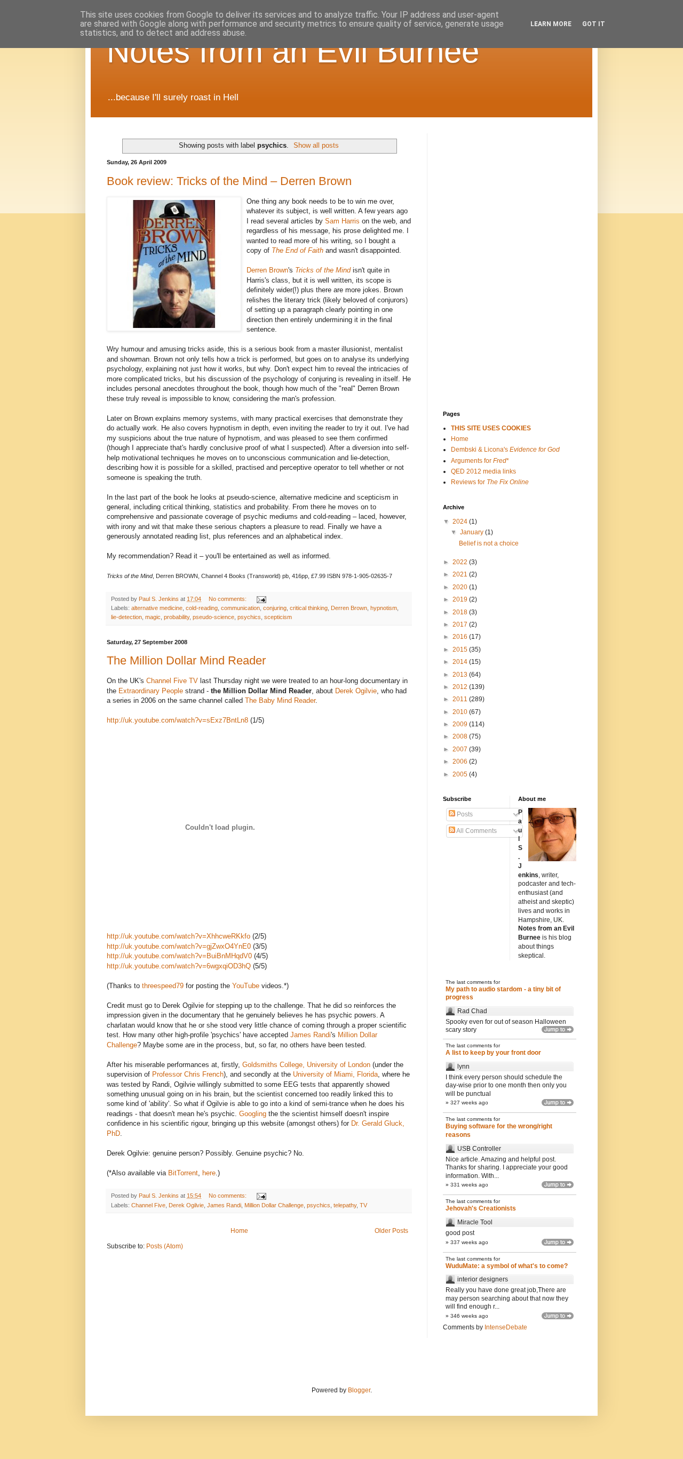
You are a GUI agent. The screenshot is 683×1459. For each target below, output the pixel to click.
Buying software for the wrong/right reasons (499, 1131)
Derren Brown (267, 270)
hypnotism (383, 608)
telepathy (344, 1205)
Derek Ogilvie (356, 691)
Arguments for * (480, 460)
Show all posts (316, 145)
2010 (460, 712)
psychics (249, 617)
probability (176, 617)
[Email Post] (261, 599)
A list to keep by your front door (493, 1052)
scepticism (278, 617)
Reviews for (490, 482)
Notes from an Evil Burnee (293, 51)
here (209, 1173)
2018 (460, 612)
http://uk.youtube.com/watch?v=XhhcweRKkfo (178, 936)
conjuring (275, 608)
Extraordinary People (150, 691)
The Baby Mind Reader (280, 700)
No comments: (228, 599)
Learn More (550, 24)
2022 (460, 562)
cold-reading (202, 608)
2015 (460, 649)
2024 (460, 521)
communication (240, 608)
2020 (460, 587)
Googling (252, 1114)
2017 (460, 624)
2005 (460, 774)
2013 (460, 674)
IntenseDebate (506, 1327)
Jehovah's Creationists (481, 1208)
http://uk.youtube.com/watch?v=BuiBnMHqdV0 (179, 956)
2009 (460, 724)
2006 (460, 761)
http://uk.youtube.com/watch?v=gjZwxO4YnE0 (179, 946)
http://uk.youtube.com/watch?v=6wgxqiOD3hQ (179, 966)
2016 (460, 636)
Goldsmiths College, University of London (306, 1065)
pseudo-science (213, 617)
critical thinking (309, 608)
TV (363, 1205)
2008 (460, 736)
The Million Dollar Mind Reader (186, 660)
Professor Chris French (188, 1074)
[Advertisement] (496, 186)
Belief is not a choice (489, 543)
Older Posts (391, 1230)
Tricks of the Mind (323, 270)
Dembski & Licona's (505, 449)
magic (153, 617)
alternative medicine (156, 608)
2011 (460, 699)
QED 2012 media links (483, 471)
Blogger (359, 1390)
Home (239, 1230)
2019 (460, 599)
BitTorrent (183, 1173)
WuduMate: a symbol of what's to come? (507, 1266)
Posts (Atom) (164, 1246)
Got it (593, 24)
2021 (460, 574)
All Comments (476, 831)
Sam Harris (342, 221)
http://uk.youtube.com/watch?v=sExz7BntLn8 (177, 720)
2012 (460, 687)
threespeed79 (163, 986)
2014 (460, 662)
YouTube (245, 986)
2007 (460, 749)
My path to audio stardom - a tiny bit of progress (503, 993)
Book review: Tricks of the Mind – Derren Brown (229, 181)
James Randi (310, 1035)
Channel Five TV (172, 681)
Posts (464, 814)
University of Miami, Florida (335, 1074)
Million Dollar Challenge (274, 1205)
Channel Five (148, 1205)
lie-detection (126, 617)
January (472, 532)
